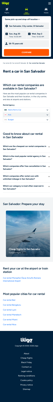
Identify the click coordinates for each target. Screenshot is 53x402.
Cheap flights (26, 358)
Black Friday (26, 362)
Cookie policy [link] (26, 380)
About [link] (26, 353)
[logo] (5, 3)
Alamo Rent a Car (14, 110)
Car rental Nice (9, 324)
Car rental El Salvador (19, 63)
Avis (9, 115)
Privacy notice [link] (26, 385)
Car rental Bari (9, 300)
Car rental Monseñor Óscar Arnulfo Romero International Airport (22, 279)
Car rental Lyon (9, 310)
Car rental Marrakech (12, 315)
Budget (11, 120)
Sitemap (26, 389)
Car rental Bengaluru (12, 305)
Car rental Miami (10, 319)
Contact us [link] (26, 367)
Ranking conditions (26, 376)
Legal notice (26, 371)
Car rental (6, 63)
